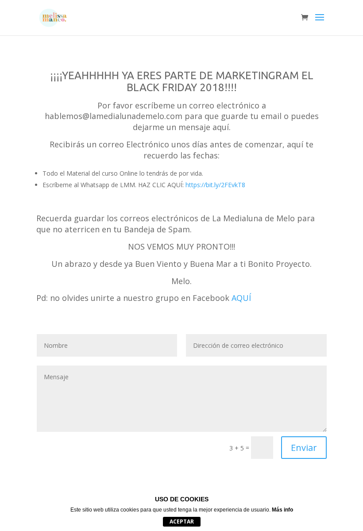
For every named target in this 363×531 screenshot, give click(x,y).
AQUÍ (241, 297)
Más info (282, 510)
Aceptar (182, 521)
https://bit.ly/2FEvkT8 (215, 185)
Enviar (304, 448)
